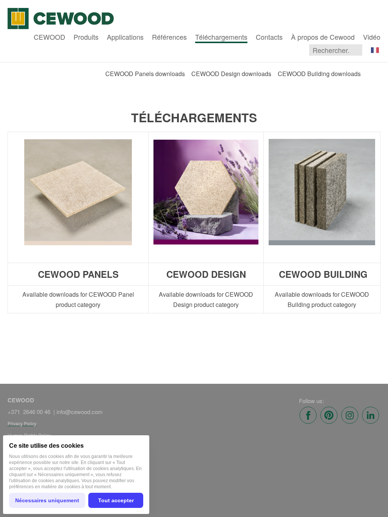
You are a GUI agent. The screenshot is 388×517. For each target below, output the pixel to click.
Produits (86, 37)
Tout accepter (116, 500)
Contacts (269, 37)
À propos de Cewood (323, 37)
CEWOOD (49, 37)
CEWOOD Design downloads (231, 73)
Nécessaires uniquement (47, 500)
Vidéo (371, 37)
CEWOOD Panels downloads (145, 73)
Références (169, 37)
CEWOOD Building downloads (319, 73)
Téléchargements (221, 37)
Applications (125, 37)
